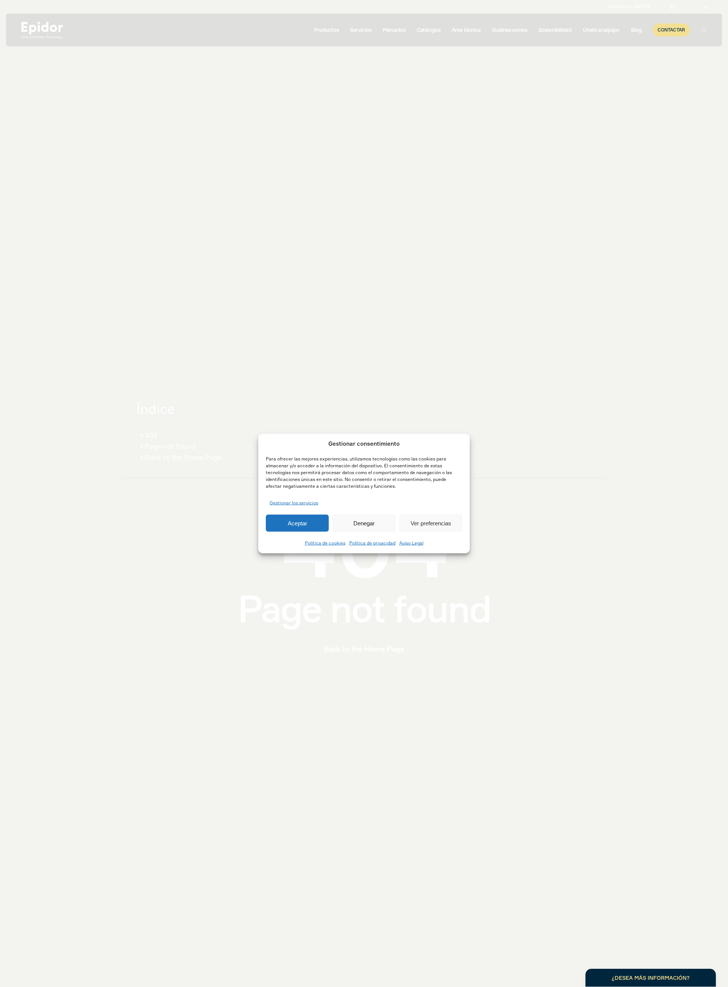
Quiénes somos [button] (509, 30)
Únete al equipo (601, 30)
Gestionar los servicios (294, 502)
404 (151, 435)
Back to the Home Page (183, 457)
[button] (704, 30)
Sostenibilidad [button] (554, 30)
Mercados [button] (394, 30)
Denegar (364, 523)
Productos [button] (326, 30)
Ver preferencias (431, 523)
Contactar (671, 30)
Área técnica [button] (466, 30)
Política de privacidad (372, 543)
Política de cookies (325, 543)
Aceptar (297, 523)
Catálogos (428, 30)
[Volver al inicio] (42, 30)
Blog (636, 30)
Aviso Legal (411, 543)
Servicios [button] (360, 30)
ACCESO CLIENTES (628, 6)
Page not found (170, 446)
